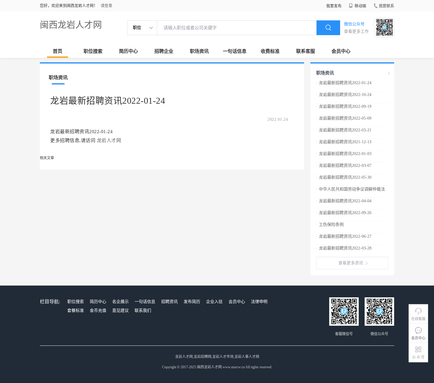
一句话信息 (235, 51)
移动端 (360, 6)
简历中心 (128, 51)
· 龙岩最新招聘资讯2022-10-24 (343, 94)
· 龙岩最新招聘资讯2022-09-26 (343, 213)
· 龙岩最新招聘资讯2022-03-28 (343, 248)
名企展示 (120, 301)
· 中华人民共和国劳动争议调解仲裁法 (350, 189)
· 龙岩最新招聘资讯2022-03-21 (343, 130)
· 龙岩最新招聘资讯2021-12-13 (343, 142)
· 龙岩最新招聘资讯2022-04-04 (343, 201)
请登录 (106, 5)
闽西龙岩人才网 (71, 25)
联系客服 (305, 51)
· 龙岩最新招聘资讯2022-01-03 (343, 153)
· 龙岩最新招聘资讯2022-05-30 (343, 177)
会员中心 (341, 51)
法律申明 (259, 301)
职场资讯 (199, 51)
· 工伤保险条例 (330, 224)
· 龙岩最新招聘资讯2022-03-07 (343, 165)
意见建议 (120, 310)
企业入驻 (214, 301)
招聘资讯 (169, 301)
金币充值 (98, 310)
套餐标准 (75, 310)
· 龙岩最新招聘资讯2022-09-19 (343, 106)
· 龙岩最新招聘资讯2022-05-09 (343, 118)
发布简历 (192, 301)
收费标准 (270, 51)
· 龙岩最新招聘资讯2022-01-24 (343, 83)
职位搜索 (93, 51)
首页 (57, 51)
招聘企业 (163, 51)
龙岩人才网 (109, 140)
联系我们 (143, 310)
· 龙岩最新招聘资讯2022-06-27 (343, 236)
